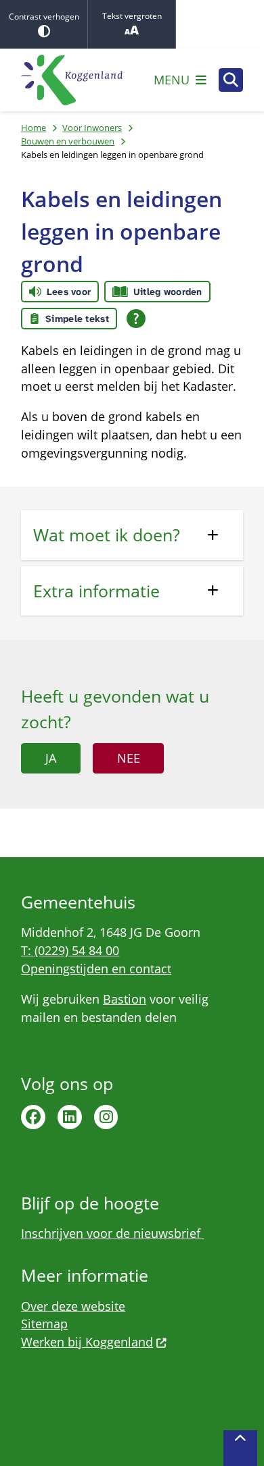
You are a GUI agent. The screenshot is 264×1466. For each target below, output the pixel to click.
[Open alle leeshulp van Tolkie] (136, 318)
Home (33, 127)
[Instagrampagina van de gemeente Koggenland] (106, 1117)
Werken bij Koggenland (87, 1342)
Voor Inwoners (92, 127)
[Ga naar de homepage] (72, 80)
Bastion (124, 999)
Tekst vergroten (132, 16)
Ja (50, 758)
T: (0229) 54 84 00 (70, 950)
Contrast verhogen (44, 16)
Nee (128, 758)
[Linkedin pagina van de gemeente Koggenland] (70, 1117)
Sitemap (44, 1323)
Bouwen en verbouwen (67, 141)
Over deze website (73, 1306)
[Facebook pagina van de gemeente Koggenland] (33, 1117)
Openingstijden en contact (96, 968)
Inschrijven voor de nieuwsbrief (112, 1233)
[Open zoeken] (231, 80)
